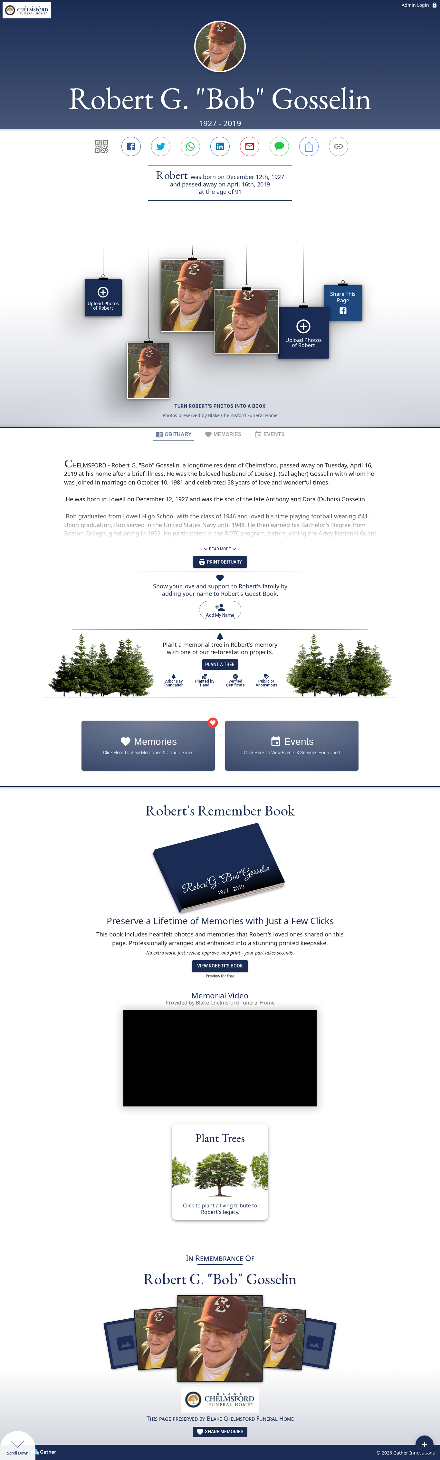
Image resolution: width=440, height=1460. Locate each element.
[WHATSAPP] (190, 146)
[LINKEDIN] (220, 146)
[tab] (173, 434)
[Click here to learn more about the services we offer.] (220, 1400)
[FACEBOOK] (131, 146)
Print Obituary (224, 562)
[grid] (220, 324)
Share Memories (224, 1431)
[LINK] (338, 146)
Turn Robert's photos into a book (220, 406)
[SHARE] (309, 146)
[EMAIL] (249, 146)
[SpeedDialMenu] (425, 1444)
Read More (220, 549)
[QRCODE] (101, 146)
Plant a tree (219, 664)
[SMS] (279, 146)
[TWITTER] (160, 146)
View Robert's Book (220, 965)
